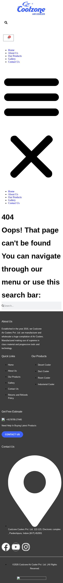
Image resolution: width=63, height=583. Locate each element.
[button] (6, 22)
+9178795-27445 (14, 419)
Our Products (15, 56)
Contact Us (14, 61)
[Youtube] (16, 547)
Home (11, 50)
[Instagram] (26, 547)
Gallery (12, 58)
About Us (13, 53)
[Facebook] (6, 547)
